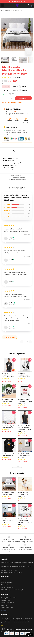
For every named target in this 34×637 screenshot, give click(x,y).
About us (3, 580)
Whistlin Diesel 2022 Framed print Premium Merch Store (24, 455)
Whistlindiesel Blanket (19, 177)
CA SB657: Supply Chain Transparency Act (12, 589)
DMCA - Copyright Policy (7, 587)
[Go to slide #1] (5, 60)
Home (2, 11)
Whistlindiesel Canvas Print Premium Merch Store (8, 520)
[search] (29, 5)
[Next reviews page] (30, 341)
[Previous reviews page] (21, 341)
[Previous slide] (3, 34)
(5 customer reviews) (15, 77)
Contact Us (4, 605)
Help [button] (31, 634)
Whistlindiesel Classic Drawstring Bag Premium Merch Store (25, 401)
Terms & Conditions (6, 582)
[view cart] (32, 5)
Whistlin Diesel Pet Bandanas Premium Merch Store (23, 494)
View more (17, 466)
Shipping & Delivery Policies (8, 598)
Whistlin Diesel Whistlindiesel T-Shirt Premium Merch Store (8, 375)
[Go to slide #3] (23, 60)
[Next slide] (30, 34)
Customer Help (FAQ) (7, 607)
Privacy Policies (5, 585)
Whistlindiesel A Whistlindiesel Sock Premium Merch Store (24, 375)
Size (3, 84)
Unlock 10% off (3, 629)
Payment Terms (5, 600)
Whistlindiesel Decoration (14, 11)
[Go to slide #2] (14, 60)
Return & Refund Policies (7, 602)
